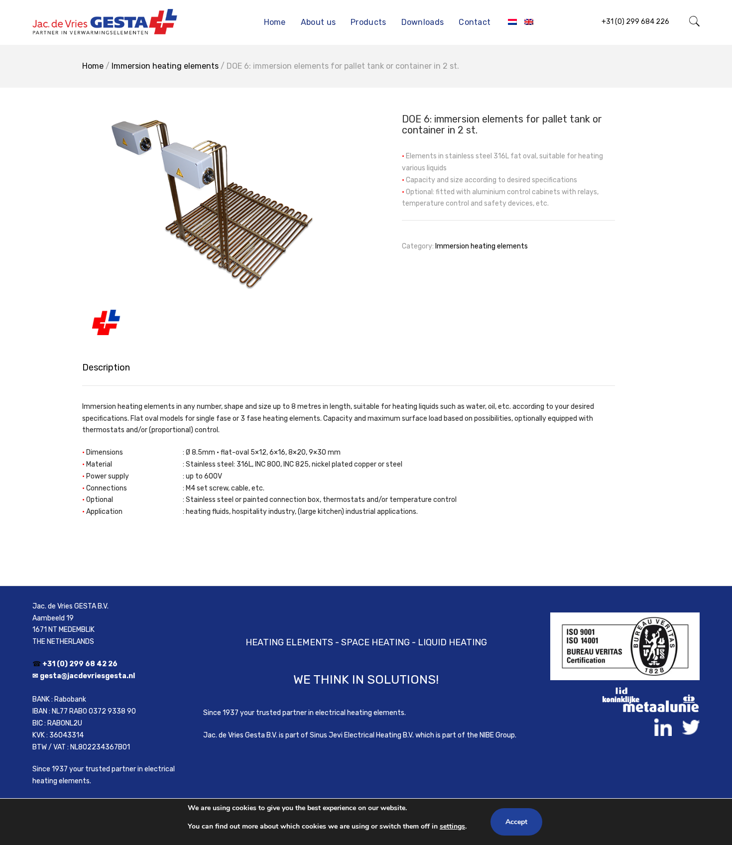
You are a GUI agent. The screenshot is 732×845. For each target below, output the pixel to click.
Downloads (422, 22)
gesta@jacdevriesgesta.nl (87, 676)
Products (368, 22)
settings (452, 826)
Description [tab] (106, 367)
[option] (211, 219)
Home (275, 22)
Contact (474, 22)
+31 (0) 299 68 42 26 (80, 664)
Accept (516, 822)
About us (318, 22)
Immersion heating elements (165, 66)
